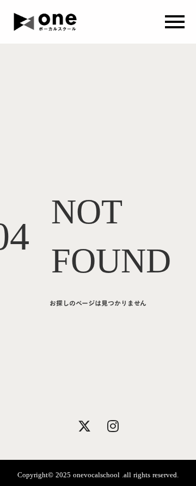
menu (175, 22)
